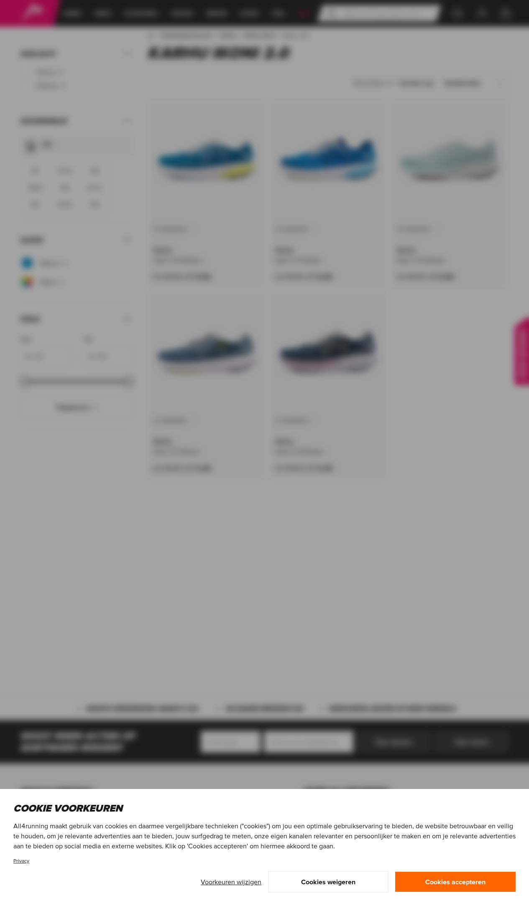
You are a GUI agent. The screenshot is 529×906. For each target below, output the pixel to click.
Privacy (21, 860)
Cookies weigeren (328, 882)
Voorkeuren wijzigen (231, 882)
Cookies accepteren (455, 882)
